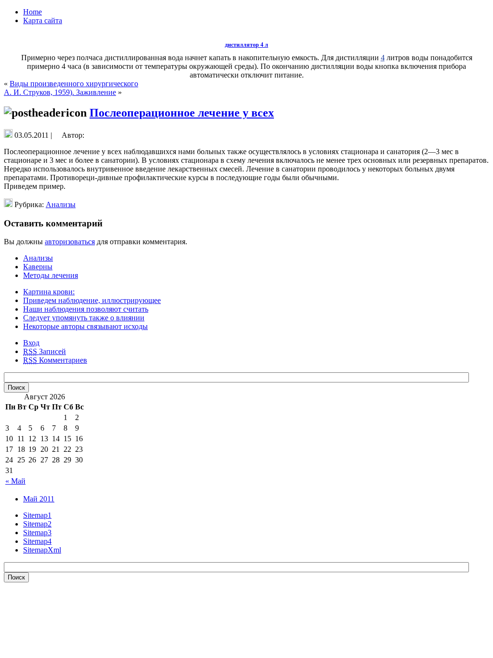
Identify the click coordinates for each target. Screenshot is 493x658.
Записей (44, 351)
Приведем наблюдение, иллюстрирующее (92, 300)
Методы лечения (50, 275)
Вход (31, 343)
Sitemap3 (37, 532)
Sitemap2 (37, 524)
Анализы (61, 204)
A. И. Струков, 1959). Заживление (60, 92)
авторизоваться (70, 241)
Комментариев (55, 360)
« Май (15, 481)
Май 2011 (38, 499)
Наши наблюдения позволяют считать (85, 309)
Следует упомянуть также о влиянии (83, 318)
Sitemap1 (37, 515)
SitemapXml (42, 550)
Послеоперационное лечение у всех (182, 112)
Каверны (37, 267)
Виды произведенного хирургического (74, 83)
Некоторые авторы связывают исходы (85, 326)
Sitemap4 (37, 541)
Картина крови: (49, 292)
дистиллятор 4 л (246, 44)
